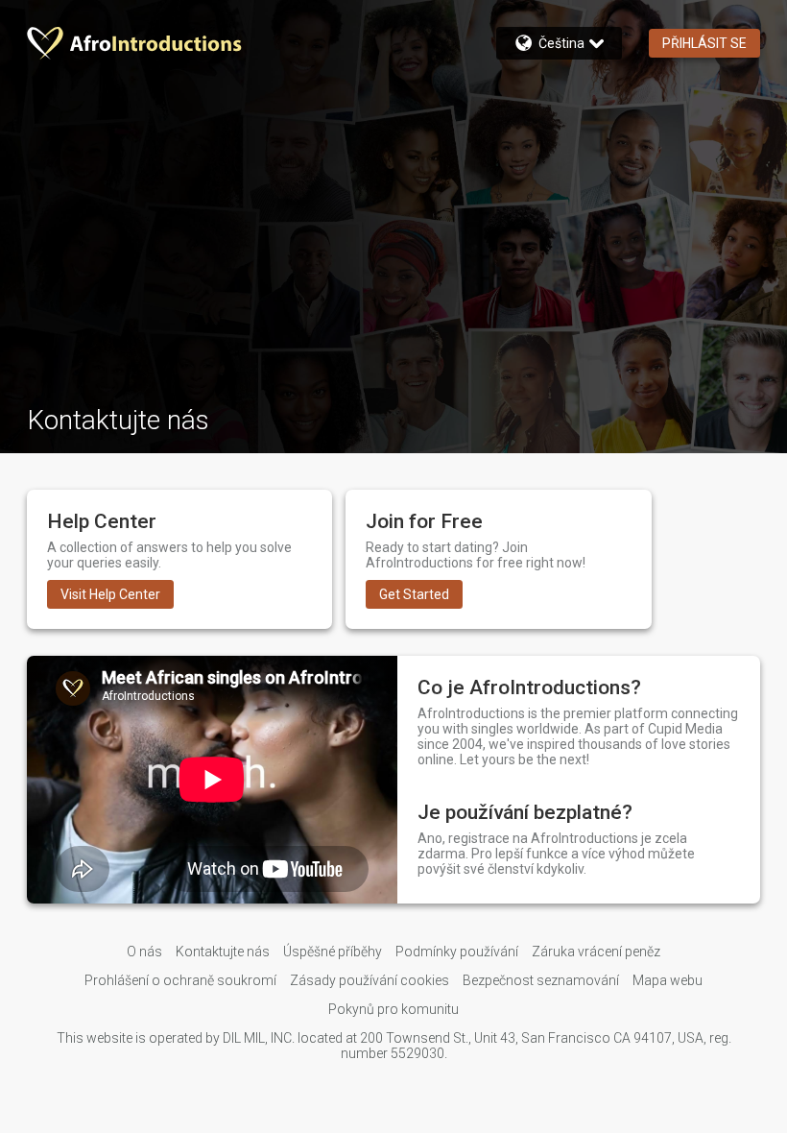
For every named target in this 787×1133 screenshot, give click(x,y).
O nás (144, 951)
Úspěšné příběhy (332, 951)
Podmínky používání (456, 951)
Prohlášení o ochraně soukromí (180, 980)
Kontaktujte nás (223, 951)
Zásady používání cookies (369, 980)
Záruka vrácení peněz (596, 951)
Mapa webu (667, 980)
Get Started (414, 594)
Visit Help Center (110, 594)
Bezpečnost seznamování (541, 980)
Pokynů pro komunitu (393, 1009)
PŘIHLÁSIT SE (704, 43)
